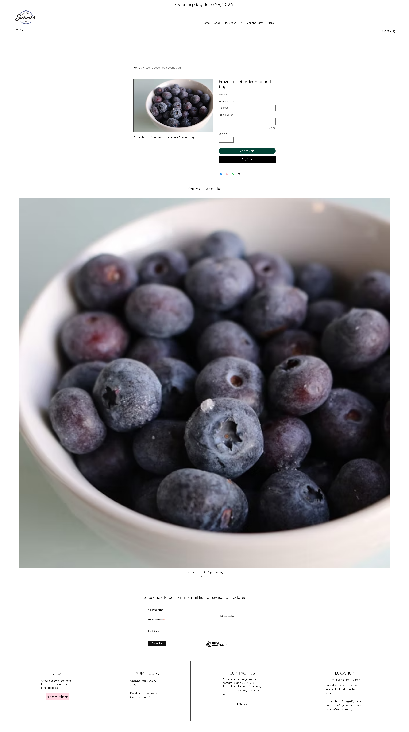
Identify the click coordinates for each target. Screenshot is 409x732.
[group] (204, 389)
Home (136, 67)
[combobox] (247, 108)
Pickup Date (226, 114)
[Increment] (231, 139)
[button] (388, 31)
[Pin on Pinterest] (227, 174)
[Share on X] (239, 174)
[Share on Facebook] (221, 174)
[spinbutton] (226, 139)
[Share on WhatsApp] (233, 174)
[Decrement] (221, 139)
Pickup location (227, 101)
